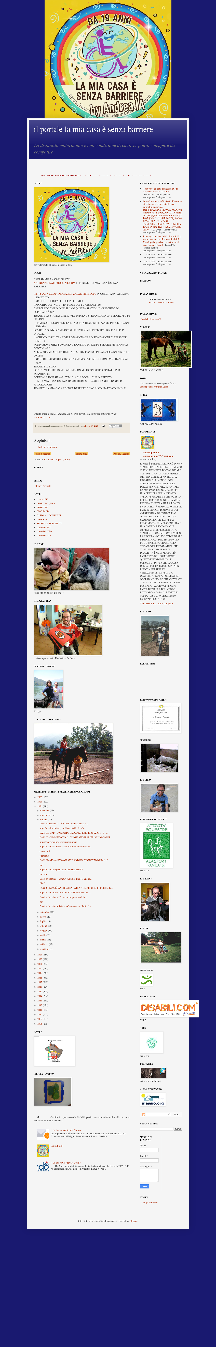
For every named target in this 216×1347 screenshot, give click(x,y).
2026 (40, 797)
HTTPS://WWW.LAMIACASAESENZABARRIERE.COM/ (65, 293)
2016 (40, 986)
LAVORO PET (44, 527)
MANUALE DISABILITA (49, 523)
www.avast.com (42, 417)
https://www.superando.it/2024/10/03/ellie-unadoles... (65, 892)
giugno (44, 925)
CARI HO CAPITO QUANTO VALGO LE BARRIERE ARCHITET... (74, 832)
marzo (43, 939)
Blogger (133, 1220)
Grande (170, 302)
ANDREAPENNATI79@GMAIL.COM (54, 283)
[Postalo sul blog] (114, 426)
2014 (40, 996)
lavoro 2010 (42, 499)
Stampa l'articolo (43, 485)
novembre (45, 814)
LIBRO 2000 (43, 519)
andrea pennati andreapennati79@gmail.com (158, 454)
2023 (40, 954)
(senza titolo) (57, 1145)
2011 (40, 1009)
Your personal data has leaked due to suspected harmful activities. (160, 190)
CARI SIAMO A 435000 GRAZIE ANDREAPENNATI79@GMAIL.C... (75, 860)
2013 (40, 1000)
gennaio (44, 948)
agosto (43, 916)
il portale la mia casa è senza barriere (93, 128)
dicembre (45, 810)
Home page (81, 453)
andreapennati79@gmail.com (154, 386)
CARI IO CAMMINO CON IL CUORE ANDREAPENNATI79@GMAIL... (76, 837)
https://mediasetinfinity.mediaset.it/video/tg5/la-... (63, 828)
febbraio (44, 944)
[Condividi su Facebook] (120, 426)
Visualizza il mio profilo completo (156, 603)
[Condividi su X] (117, 426)
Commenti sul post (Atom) (57, 459)
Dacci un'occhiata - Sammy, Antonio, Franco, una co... (66, 878)
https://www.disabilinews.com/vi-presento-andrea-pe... (66, 846)
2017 (40, 982)
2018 (40, 977)
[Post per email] (103, 425)
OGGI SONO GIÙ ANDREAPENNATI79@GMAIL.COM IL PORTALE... (76, 887)
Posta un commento (47, 446)
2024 (40, 806)
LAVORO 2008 (44, 535)
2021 (40, 963)
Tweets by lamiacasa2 (150, 318)
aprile (43, 935)
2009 (40, 1018)
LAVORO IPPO (44, 531)
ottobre (44, 819)
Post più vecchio (121, 453)
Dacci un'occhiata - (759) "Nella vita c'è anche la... (64, 823)
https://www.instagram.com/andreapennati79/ (61, 869)
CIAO (42, 883)
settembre (45, 912)
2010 (40, 1014)
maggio (44, 930)
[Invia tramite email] (111, 426)
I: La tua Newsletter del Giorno (66, 1130)
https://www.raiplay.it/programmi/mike (58, 841)
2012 (40, 1005)
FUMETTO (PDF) (46, 503)
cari (41, 864)
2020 (40, 968)
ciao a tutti (45, 851)
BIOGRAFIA (43, 511)
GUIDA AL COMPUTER (49, 515)
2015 (40, 991)
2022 (40, 959)
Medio (161, 302)
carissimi (44, 874)
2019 (40, 972)
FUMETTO (42, 507)
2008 (40, 1023)
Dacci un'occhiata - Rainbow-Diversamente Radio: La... (66, 906)
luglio (43, 921)
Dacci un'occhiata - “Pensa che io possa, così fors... (64, 897)
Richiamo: (44, 855)
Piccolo (152, 302)
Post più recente (42, 453)
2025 (40, 801)
